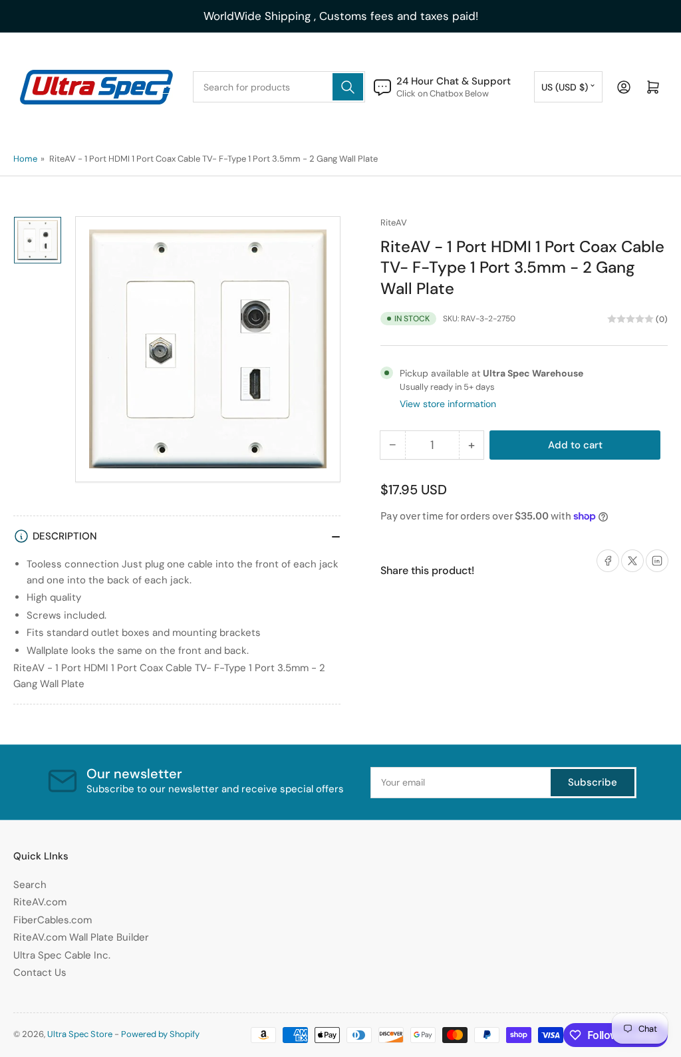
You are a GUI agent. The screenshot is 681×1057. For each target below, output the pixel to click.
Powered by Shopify (160, 1034)
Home (25, 158)
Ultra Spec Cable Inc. (61, 955)
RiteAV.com (40, 902)
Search (30, 884)
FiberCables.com (52, 920)
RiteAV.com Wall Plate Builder (81, 937)
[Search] (347, 87)
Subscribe (592, 782)
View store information (448, 404)
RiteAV (393, 222)
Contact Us (40, 972)
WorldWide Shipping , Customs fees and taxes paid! (341, 16)
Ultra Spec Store (79, 1034)
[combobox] (279, 86)
